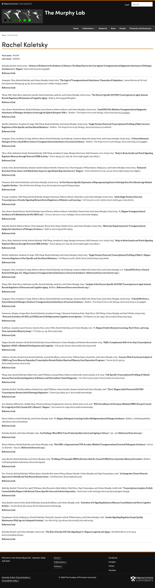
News (113, 28)
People (123, 28)
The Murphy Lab (65, 12)
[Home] (23, 17)
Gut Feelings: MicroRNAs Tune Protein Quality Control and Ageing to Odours (74, 433)
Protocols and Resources (140, 28)
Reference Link (9, 73)
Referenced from (102, 272)
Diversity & (15, 577)
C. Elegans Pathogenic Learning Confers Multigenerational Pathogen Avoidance (89, 418)
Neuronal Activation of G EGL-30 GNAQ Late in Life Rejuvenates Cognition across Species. (42, 316)
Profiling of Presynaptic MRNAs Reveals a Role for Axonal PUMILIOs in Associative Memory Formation (97, 459)
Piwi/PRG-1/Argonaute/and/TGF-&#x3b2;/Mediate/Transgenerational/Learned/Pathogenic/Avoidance (99, 444)
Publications (87, 28)
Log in (127, 5)
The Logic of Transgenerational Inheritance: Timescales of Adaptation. (91, 80)
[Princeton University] (17, 4)
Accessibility (9, 580)
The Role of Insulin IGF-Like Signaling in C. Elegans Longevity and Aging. (78, 531)
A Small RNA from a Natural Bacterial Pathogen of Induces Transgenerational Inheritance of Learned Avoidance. (75, 300)
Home (75, 28)
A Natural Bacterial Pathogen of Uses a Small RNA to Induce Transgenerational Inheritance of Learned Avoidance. (75, 140)
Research (103, 28)
